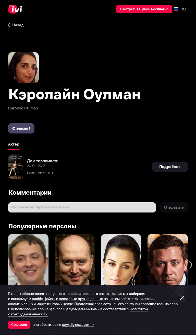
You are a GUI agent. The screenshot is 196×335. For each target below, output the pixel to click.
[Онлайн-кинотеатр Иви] (16, 9)
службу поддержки (78, 324)
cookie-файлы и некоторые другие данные (67, 299)
